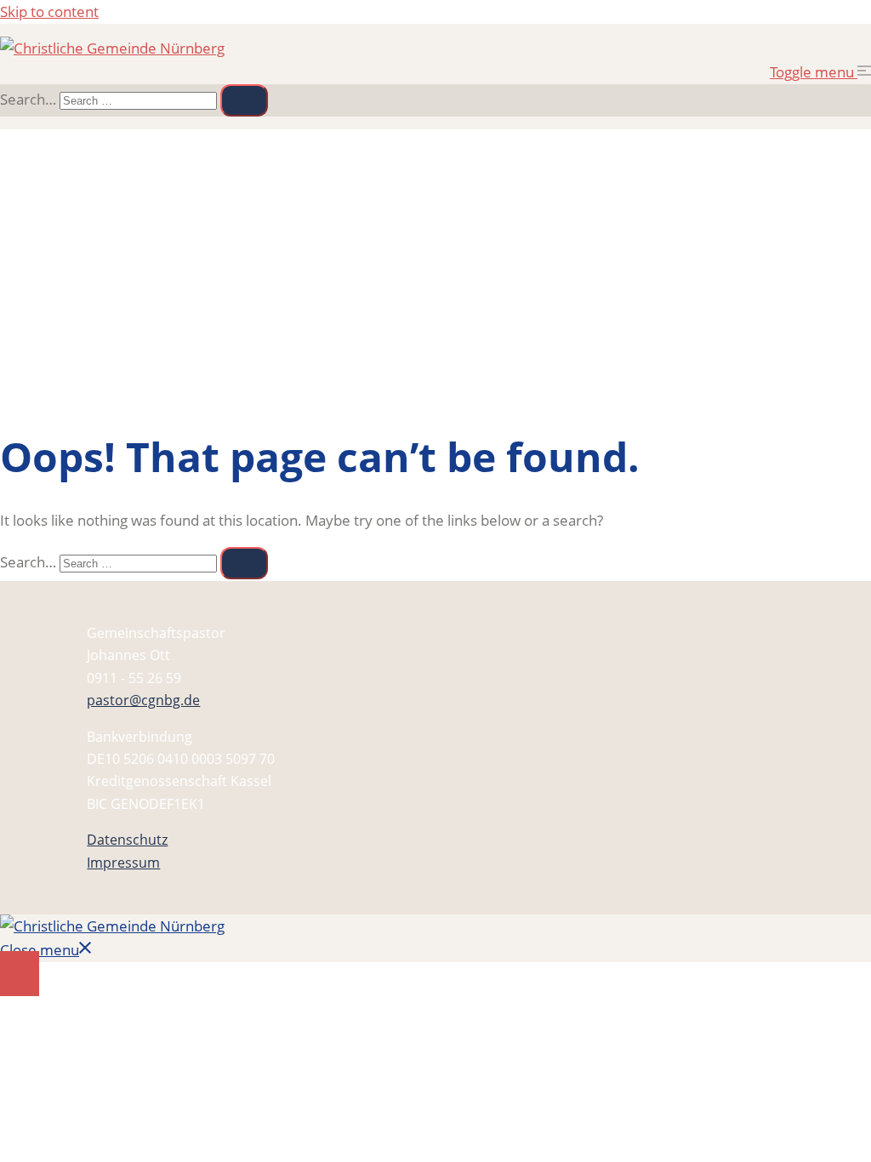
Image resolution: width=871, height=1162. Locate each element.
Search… (28, 99)
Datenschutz (127, 839)
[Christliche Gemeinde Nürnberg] (112, 48)
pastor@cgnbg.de (143, 700)
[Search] (244, 100)
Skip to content (49, 11)
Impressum (123, 862)
